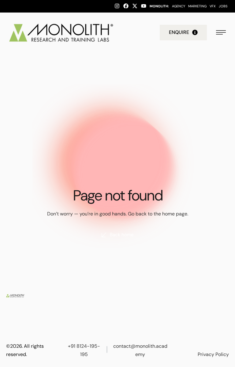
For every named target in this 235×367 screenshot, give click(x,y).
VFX (213, 6)
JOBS (223, 6)
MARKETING (197, 6)
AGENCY (178, 6)
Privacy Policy (213, 354)
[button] (183, 32)
